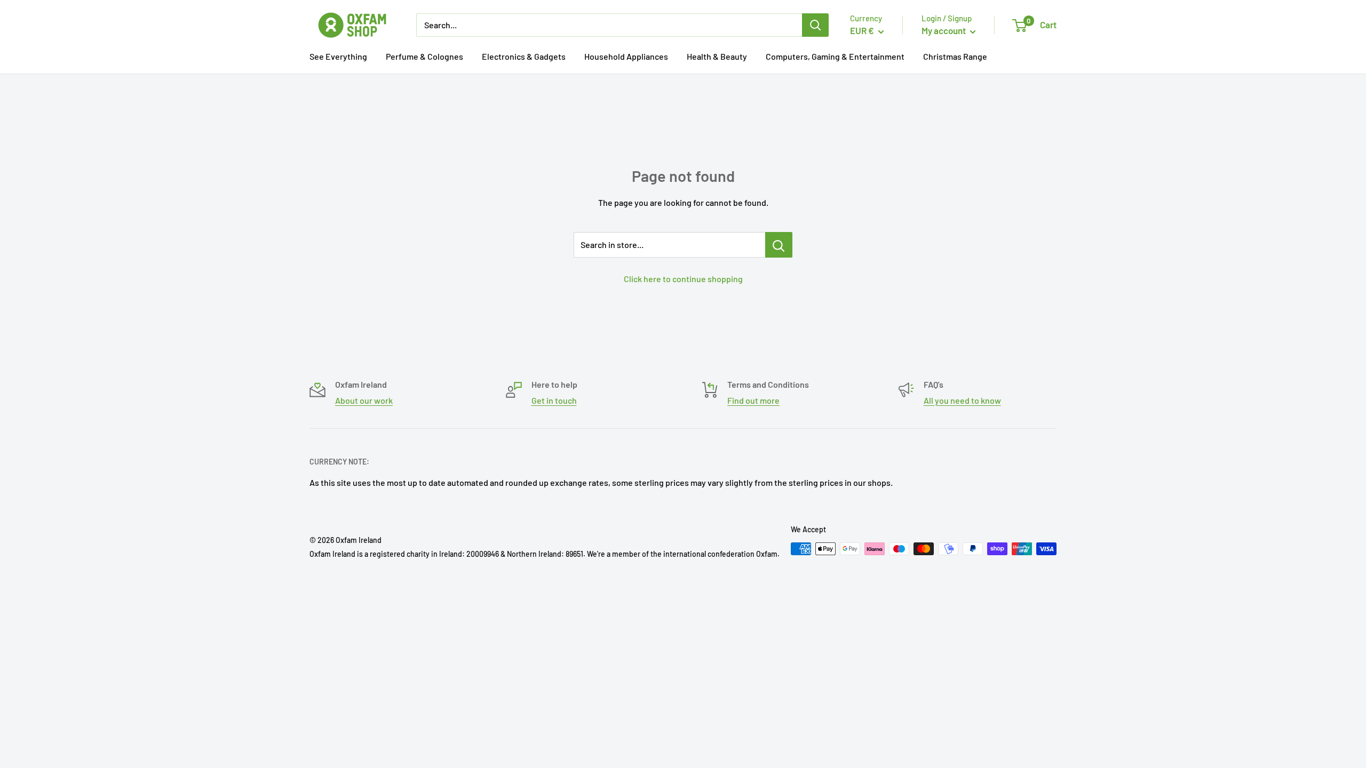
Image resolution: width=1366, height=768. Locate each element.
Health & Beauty (717, 56)
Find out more (753, 400)
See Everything (338, 56)
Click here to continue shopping (683, 279)
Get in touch (554, 400)
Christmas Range (955, 56)
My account (944, 30)
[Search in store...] (778, 245)
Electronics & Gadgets (524, 56)
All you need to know (962, 400)
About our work (364, 400)
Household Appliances (626, 56)
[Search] (815, 25)
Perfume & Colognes (424, 56)
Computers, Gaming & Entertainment (835, 56)
